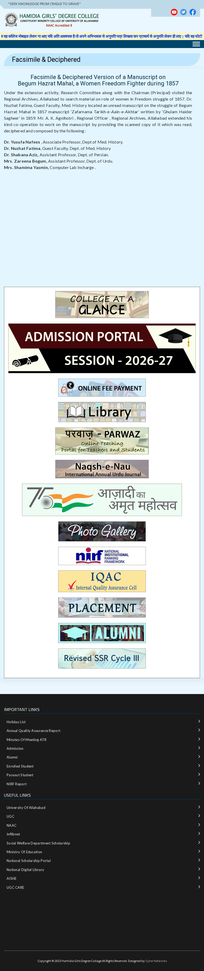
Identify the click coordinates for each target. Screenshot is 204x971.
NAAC (11, 825)
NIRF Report (17, 784)
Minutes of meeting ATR (27, 740)
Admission (15, 748)
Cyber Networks (156, 961)
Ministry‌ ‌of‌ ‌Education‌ (24, 852)
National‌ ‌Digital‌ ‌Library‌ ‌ (26, 870)
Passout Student (20, 775)
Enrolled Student (20, 766)
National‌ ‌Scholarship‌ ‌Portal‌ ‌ (29, 861)
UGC (10, 816)
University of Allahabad (26, 807)
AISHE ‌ (12, 878)
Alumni (12, 757)
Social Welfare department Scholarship (38, 843)
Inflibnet (13, 834)
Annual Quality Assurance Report (33, 731)
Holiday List (16, 722)
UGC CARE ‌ (16, 887)
